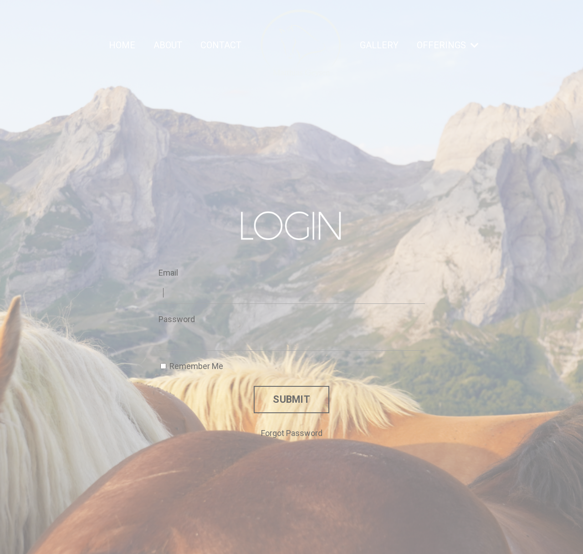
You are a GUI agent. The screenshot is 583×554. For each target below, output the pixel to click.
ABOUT (167, 45)
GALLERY (379, 45)
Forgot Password (291, 433)
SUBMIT (291, 399)
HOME (122, 45)
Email (168, 272)
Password (177, 319)
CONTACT (220, 45)
